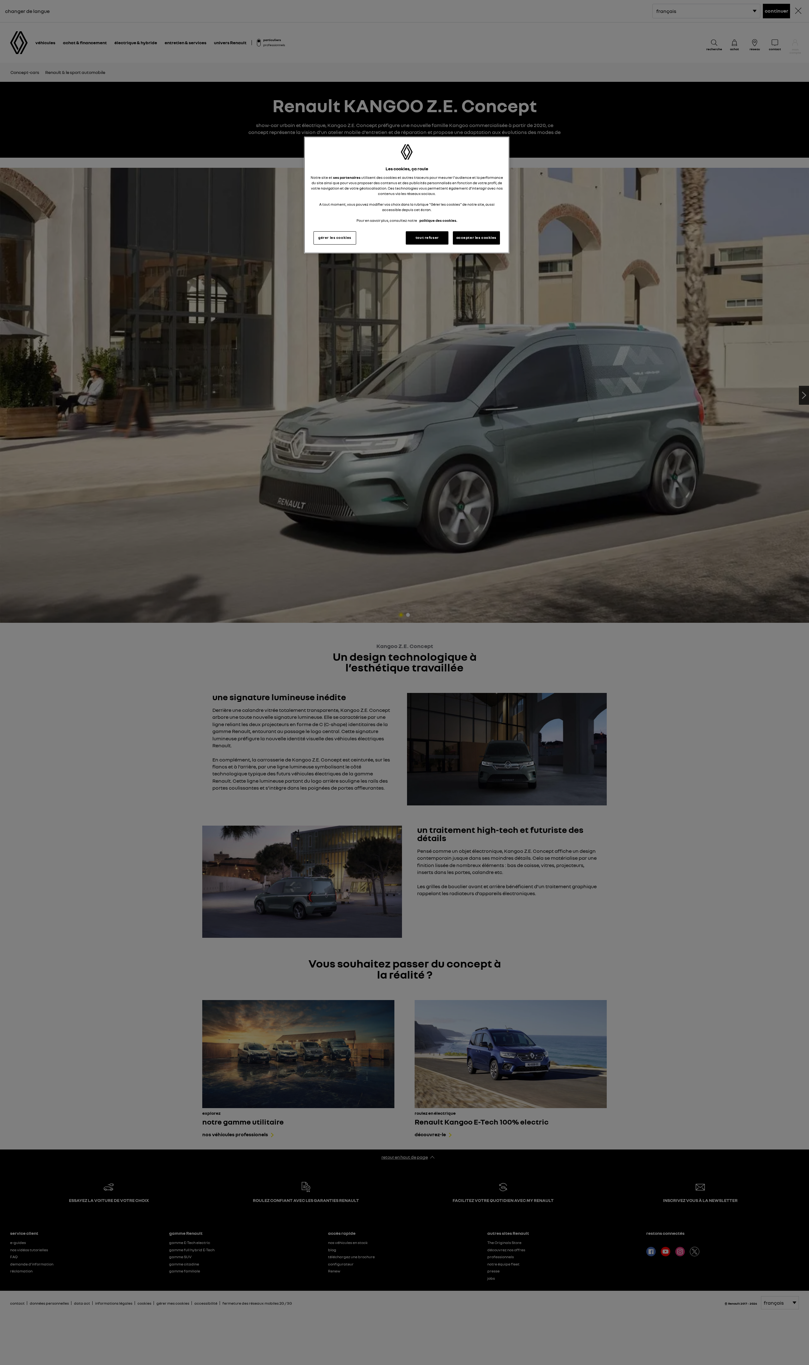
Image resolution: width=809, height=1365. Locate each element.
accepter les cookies (476, 237)
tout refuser (427, 237)
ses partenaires (347, 177)
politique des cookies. (438, 220)
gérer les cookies (334, 237)
